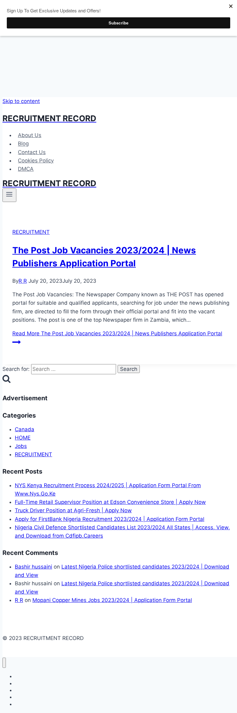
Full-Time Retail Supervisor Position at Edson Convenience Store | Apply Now (110, 502)
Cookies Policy (36, 160)
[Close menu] (4, 663)
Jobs (21, 446)
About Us (29, 135)
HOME (23, 438)
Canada (24, 429)
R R (23, 281)
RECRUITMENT (31, 232)
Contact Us (32, 152)
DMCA (26, 169)
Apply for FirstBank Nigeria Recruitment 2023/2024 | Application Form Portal (109, 519)
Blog (23, 144)
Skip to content (21, 101)
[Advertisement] (121, 48)
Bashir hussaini (33, 567)
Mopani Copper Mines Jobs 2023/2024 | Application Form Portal (112, 600)
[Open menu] (9, 195)
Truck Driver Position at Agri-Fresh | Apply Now (73, 510)
